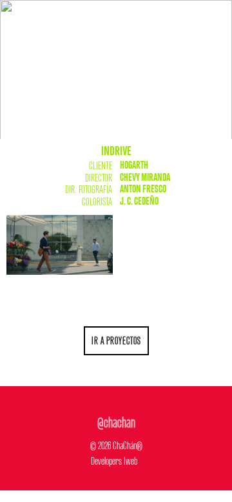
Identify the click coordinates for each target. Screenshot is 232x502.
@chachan (116, 420)
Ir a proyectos (116, 339)
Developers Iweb (114, 459)
